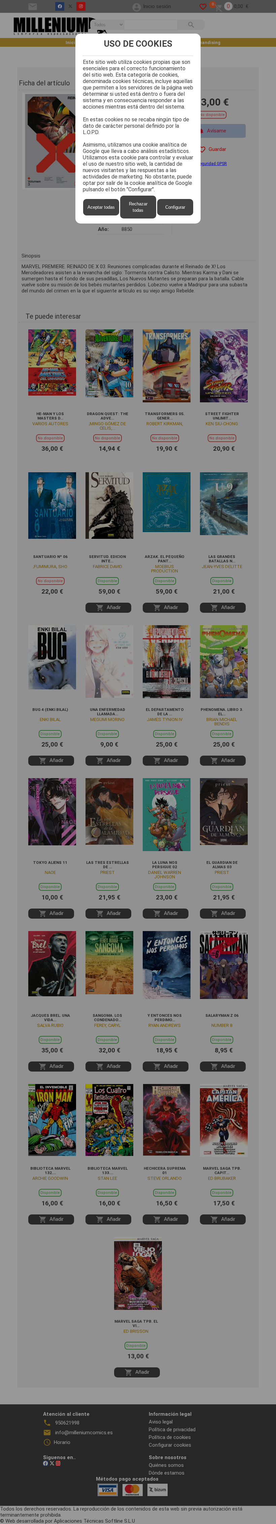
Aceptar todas (101, 207)
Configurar (175, 207)
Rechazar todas (138, 207)
